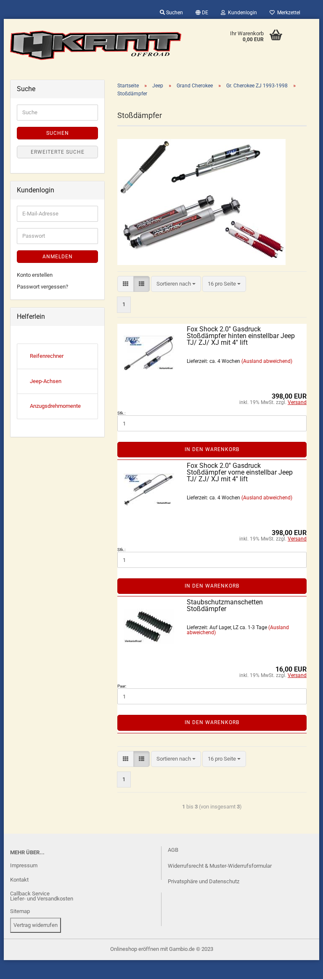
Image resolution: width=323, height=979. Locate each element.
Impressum (23, 865)
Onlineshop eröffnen (134, 949)
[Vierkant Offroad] (96, 45)
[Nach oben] (23, 966)
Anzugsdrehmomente (55, 406)
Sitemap (20, 911)
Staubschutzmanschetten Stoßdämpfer (225, 605)
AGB (173, 850)
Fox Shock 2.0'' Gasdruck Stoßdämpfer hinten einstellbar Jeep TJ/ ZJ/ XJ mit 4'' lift (241, 335)
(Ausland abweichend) (266, 361)
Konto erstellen (35, 275)
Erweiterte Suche (58, 152)
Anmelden (57, 257)
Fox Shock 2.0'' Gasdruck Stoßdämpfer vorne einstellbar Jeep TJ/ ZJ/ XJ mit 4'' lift (240, 472)
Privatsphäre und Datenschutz (203, 881)
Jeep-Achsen (45, 381)
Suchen (174, 13)
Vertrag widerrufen (35, 925)
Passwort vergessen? (42, 286)
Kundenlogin (241, 13)
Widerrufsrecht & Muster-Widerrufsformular (220, 866)
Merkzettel (287, 13)
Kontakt (19, 880)
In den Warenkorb (212, 449)
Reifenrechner (47, 356)
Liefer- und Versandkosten (41, 898)
